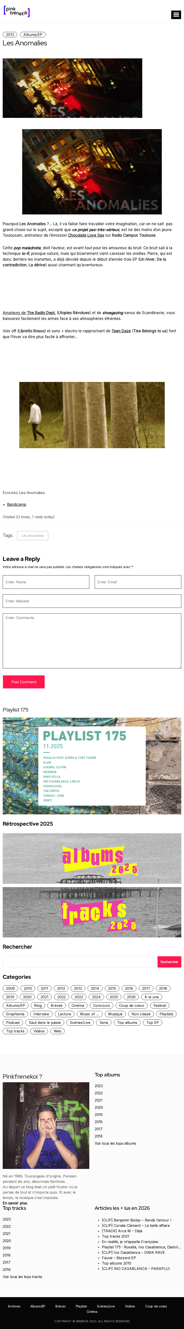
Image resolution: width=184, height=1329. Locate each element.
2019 (10, 997)
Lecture (64, 1014)
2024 (96, 997)
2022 (61, 997)
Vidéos (39, 1031)
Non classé (141, 1014)
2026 (131, 997)
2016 (129, 988)
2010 (28, 988)
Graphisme (15, 1014)
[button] (176, 15)
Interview (41, 1014)
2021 (44, 997)
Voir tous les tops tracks (22, 1276)
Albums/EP (32, 34)
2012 (61, 988)
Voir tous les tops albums (115, 1143)
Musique (115, 1014)
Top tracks (15, 1031)
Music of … (89, 1014)
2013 (10, 34)
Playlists (166, 1014)
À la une (152, 997)
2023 (79, 997)
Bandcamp (16, 504)
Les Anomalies (32, 535)
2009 (10, 988)
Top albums (127, 1022)
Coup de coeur (132, 1005)
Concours (101, 1005)
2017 (146, 988)
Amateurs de (29, 313)
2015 (112, 988)
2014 (95, 988)
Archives (14, 1306)
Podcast (13, 1022)
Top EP (152, 1022)
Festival (159, 1005)
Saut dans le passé (45, 1022)
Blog (38, 1005)
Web (57, 1031)
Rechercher (17, 947)
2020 (27, 997)
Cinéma (78, 1005)
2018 (163, 988)
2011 (44, 988)
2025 (114, 997)
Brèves (57, 1005)
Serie (103, 1022)
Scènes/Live (80, 1022)
